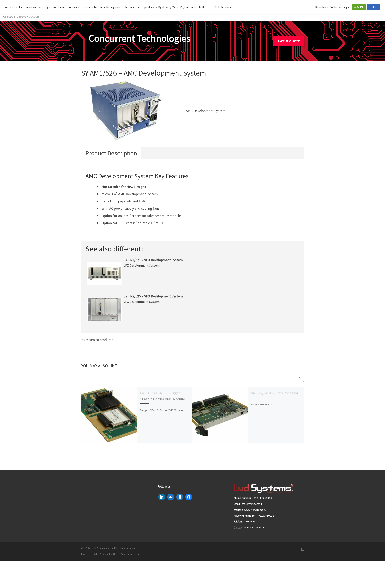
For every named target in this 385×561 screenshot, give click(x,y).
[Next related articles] (299, 377)
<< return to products (97, 339)
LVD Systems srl (101, 548)
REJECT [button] (373, 7)
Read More (322, 7)
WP (96, 554)
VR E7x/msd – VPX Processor (274, 393)
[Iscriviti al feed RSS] (302, 549)
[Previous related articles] (289, 377)
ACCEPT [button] (358, 7)
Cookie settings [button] (339, 7)
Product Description (111, 153)
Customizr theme (130, 554)
